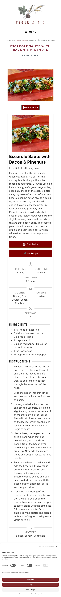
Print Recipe (32, 107)
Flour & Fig (30, 14)
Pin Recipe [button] (32, 253)
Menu (33, 31)
